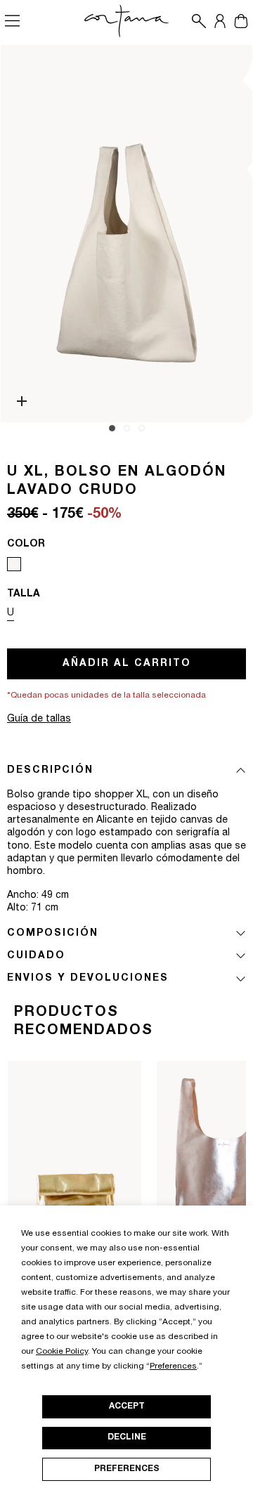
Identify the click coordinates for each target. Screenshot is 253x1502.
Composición (52, 934)
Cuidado (36, 956)
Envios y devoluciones (88, 979)
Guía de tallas (39, 719)
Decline (127, 1437)
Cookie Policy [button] (62, 1351)
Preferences (127, 1469)
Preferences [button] (173, 1366)
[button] (195, 21)
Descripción (50, 771)
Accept (127, 1406)
